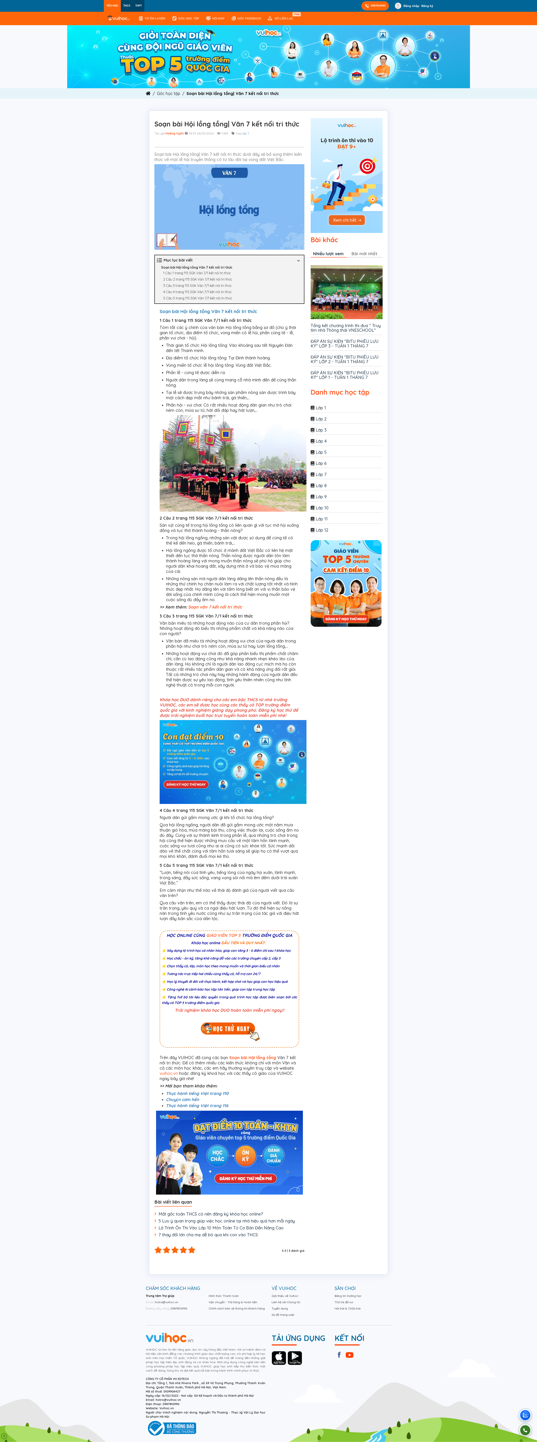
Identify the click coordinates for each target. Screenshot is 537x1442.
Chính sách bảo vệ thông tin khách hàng (237, 1308)
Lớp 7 (245, 133)
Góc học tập (188, 18)
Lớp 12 (322, 530)
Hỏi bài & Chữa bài (348, 1308)
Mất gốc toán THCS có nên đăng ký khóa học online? (211, 1214)
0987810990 (378, 5)
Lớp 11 (322, 518)
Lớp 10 (322, 507)
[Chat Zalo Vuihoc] (525, 1415)
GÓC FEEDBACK (249, 18)
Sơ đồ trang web (283, 1315)
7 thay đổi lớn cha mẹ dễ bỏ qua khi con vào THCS (208, 1234)
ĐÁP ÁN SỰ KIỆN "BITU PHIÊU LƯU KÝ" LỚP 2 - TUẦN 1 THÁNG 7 (344, 359)
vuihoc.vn (169, 1073)
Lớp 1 (321, 407)
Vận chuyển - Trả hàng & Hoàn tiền (233, 1302)
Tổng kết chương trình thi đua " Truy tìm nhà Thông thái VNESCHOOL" (346, 328)
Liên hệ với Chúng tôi (286, 1302)
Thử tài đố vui (344, 1302)
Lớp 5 (321, 452)
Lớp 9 (321, 496)
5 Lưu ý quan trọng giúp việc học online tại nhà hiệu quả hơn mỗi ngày (227, 1221)
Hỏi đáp (218, 18)
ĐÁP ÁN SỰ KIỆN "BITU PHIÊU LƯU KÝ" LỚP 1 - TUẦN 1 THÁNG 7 (344, 375)
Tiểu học (112, 5)
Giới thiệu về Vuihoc (285, 1296)
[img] (268, 56)
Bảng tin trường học (348, 1296)
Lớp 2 (321, 418)
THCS (126, 5)
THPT (138, 5)
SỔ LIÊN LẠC (285, 16)
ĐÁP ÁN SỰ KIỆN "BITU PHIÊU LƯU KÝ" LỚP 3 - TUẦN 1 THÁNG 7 (344, 343)
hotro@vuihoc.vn (166, 1302)
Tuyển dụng (280, 1308)
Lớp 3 (321, 430)
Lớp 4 (321, 441)
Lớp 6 (321, 463)
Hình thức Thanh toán (224, 1296)
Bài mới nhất (364, 253)
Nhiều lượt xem (328, 253)
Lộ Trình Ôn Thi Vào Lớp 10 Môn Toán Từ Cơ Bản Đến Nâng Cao (221, 1227)
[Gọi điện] (525, 1430)
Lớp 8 (321, 485)
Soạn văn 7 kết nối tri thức (215, 607)
